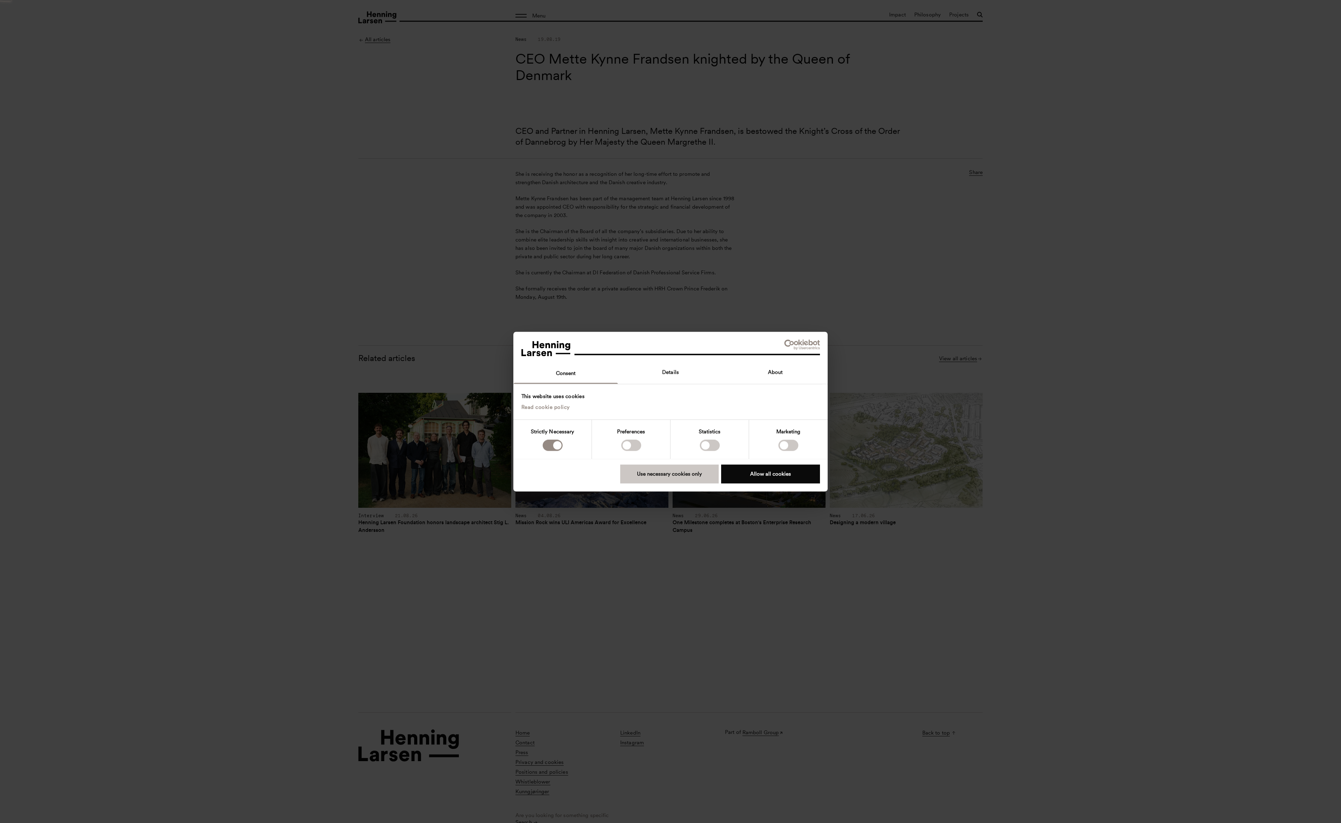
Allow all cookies (770, 474)
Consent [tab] (566, 373)
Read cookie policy (545, 407)
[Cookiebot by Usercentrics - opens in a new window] (789, 344)
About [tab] (775, 372)
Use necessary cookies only (669, 474)
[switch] (631, 445)
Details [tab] (670, 372)
